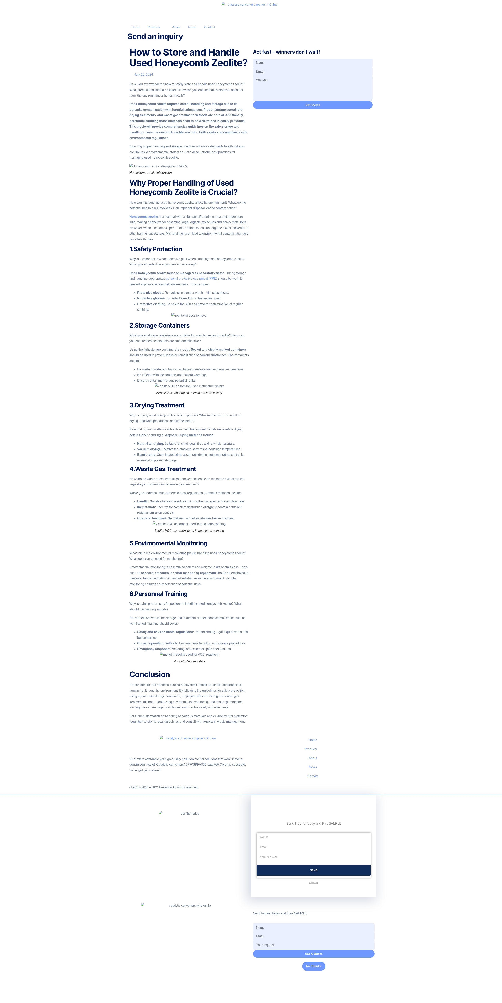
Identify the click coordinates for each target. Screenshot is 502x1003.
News (192, 27)
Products (154, 27)
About (176, 27)
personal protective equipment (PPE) (191, 278)
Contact (209, 27)
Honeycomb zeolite (143, 216)
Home (135, 27)
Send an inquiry (155, 36)
